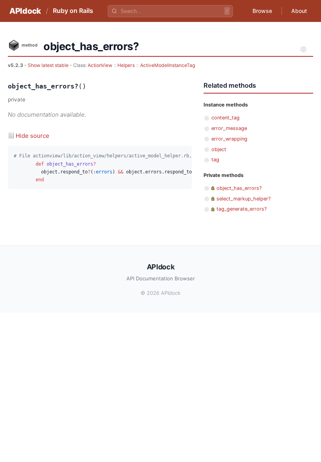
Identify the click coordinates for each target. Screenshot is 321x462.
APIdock (25, 11)
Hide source (32, 135)
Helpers (126, 65)
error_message (229, 128)
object (218, 149)
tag (215, 159)
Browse (262, 10)
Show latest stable (49, 65)
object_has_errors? (238, 188)
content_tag (225, 118)
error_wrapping (229, 139)
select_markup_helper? (243, 199)
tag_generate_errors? (241, 209)
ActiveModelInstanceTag (167, 65)
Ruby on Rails (73, 10)
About (299, 10)
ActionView (100, 65)
